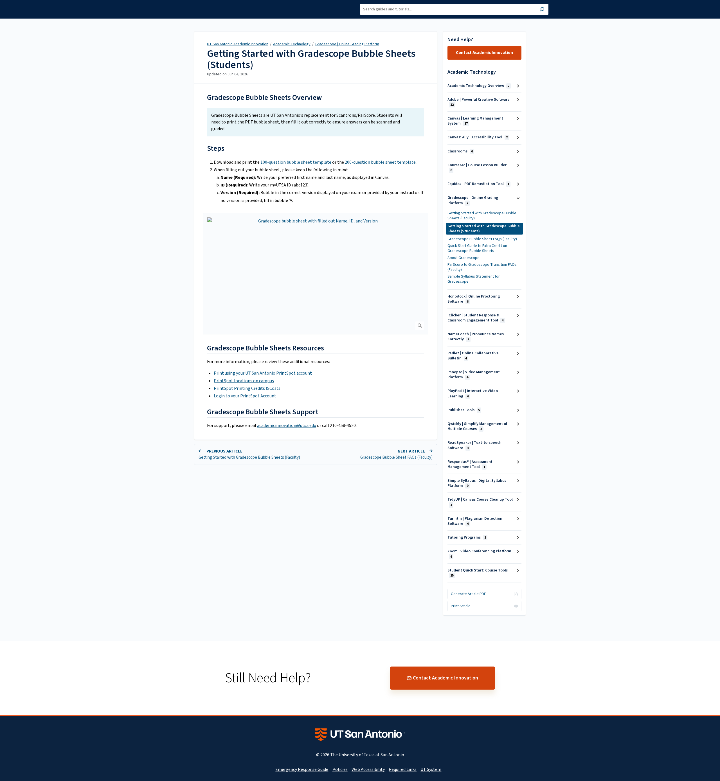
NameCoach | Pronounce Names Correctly (475, 336)
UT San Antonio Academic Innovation (237, 44)
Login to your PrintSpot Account (245, 396)
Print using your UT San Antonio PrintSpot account (263, 373)
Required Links (403, 769)
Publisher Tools (463, 410)
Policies (340, 769)
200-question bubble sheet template (380, 162)
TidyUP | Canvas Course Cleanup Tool (480, 502)
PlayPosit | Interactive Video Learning (472, 393)
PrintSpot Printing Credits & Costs (247, 388)
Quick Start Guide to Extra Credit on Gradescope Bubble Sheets (477, 248)
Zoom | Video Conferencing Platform (479, 553)
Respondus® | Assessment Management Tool (469, 464)
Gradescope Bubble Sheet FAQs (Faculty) (482, 239)
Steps (215, 148)
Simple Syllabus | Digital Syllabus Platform (476, 483)
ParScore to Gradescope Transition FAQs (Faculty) (482, 267)
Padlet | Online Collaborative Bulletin (473, 355)
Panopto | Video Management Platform (473, 374)
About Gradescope (463, 258)
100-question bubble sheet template (295, 162)
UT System (430, 769)
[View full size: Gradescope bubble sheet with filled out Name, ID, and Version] (315, 273)
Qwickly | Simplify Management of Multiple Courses (477, 426)
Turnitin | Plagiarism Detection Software (474, 521)
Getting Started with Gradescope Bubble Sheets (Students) (311, 59)
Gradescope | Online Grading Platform (347, 44)
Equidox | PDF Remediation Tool (478, 184)
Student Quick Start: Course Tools (477, 573)
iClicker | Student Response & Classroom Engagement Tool (475, 317)
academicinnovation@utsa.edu (286, 425)
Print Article (461, 606)
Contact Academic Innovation (484, 53)
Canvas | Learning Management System (475, 121)
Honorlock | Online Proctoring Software (473, 299)
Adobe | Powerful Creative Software (478, 102)
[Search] (542, 10)
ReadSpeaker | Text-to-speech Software (474, 445)
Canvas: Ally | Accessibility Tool (477, 137)
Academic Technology (291, 44)
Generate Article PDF (468, 594)
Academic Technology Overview (478, 86)
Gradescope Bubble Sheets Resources (265, 348)
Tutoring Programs (466, 537)
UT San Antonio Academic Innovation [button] (198, 6)
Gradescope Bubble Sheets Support (263, 412)
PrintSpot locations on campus (244, 381)
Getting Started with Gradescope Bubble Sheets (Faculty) (481, 215)
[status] (315, 122)
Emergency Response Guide (301, 769)
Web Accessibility (368, 769)
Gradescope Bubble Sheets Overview (264, 97)
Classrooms (460, 151)
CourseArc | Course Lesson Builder (477, 167)
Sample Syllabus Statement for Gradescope (473, 279)
